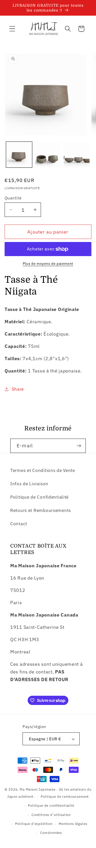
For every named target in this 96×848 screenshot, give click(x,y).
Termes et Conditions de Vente (42, 470)
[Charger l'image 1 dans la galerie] (19, 155)
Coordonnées (51, 832)
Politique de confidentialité (51, 805)
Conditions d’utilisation (51, 814)
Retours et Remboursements (40, 510)
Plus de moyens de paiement (48, 263)
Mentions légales (73, 823)
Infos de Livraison (29, 484)
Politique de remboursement (65, 796)
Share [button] (18, 389)
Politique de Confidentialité (39, 497)
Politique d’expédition (33, 823)
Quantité (13, 197)
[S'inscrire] (79, 446)
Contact (18, 524)
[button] (12, 29)
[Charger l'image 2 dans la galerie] (48, 155)
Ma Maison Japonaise (38, 789)
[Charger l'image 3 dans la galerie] (77, 155)
